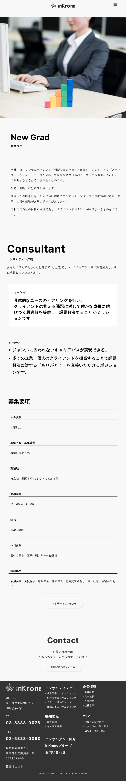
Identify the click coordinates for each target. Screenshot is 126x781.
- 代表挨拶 (88, 696)
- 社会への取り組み (93, 721)
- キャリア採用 (53, 726)
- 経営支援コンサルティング (60, 697)
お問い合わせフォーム (63, 666)
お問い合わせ (55, 752)
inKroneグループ (58, 746)
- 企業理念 (88, 701)
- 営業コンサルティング (58, 702)
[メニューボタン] (115, 4)
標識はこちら (14, 766)
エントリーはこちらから (63, 603)
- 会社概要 (88, 692)
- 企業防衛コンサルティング (60, 693)
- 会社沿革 (88, 705)
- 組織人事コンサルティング (60, 706)
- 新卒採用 (51, 721)
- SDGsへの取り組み (94, 730)
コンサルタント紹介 (60, 739)
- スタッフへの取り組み (96, 726)
